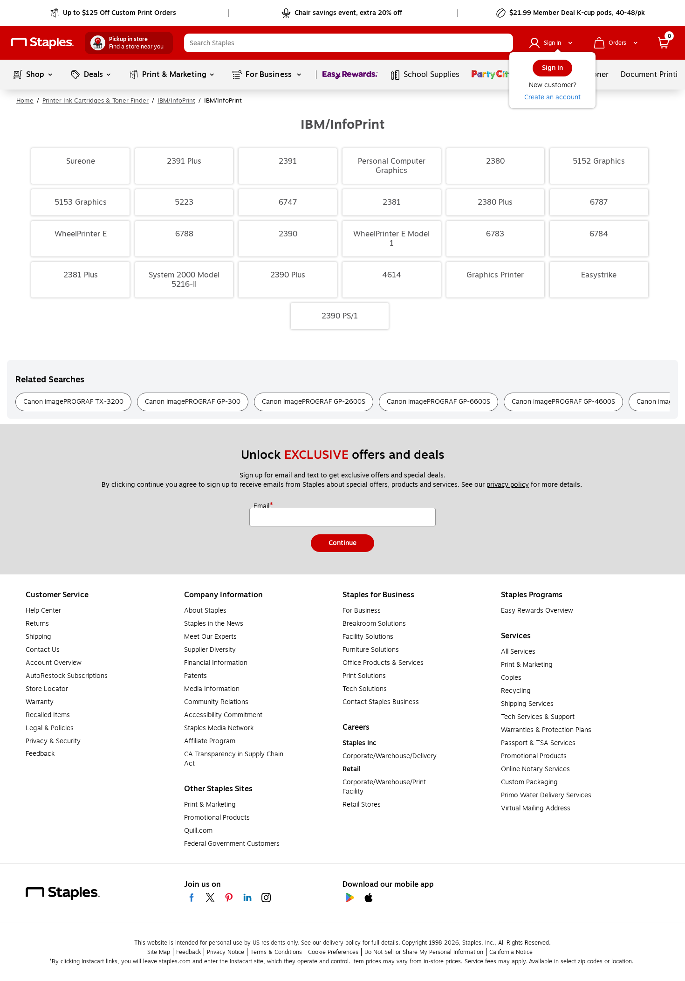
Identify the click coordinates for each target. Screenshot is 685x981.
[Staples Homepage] (42, 43)
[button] (503, 42)
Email (262, 506)
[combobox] (348, 43)
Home (25, 100)
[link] (114, 13)
